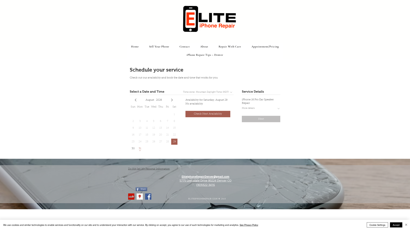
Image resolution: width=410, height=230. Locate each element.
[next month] (172, 100)
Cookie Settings (377, 224)
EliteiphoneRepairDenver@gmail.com (205, 176)
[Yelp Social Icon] (131, 196)
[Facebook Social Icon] (148, 196)
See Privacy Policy (249, 224)
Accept (396, 224)
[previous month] (136, 100)
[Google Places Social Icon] (140, 196)
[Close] (406, 224)
